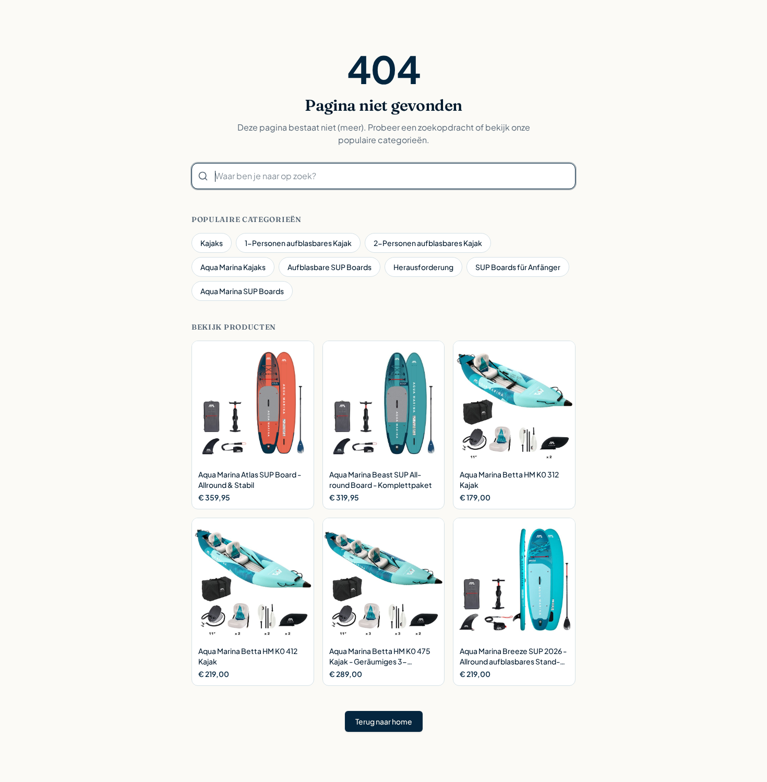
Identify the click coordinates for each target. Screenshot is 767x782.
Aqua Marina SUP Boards (242, 291)
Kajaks (211, 243)
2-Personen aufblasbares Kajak (428, 243)
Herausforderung (423, 267)
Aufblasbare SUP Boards (329, 267)
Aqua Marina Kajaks (233, 267)
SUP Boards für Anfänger (517, 267)
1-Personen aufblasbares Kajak (298, 243)
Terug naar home (383, 721)
